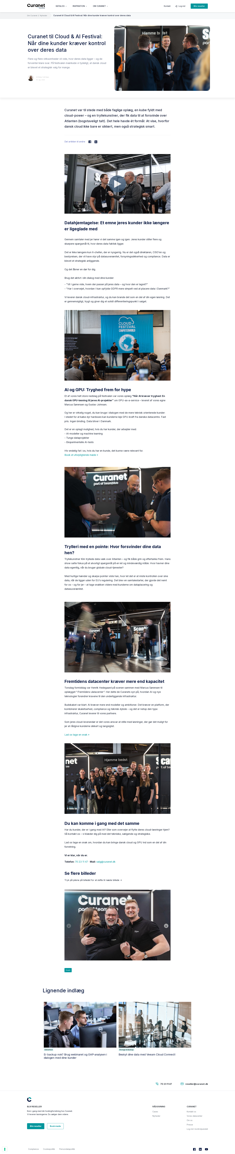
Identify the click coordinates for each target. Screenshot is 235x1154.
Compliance (33, 1149)
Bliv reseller (199, 6)
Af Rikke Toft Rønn (42, 77)
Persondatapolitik (67, 1149)
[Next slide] (166, 926)
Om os (189, 1120)
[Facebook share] (90, 141)
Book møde (55, 1126)
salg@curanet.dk (105, 861)
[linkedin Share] (96, 141)
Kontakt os (191, 1111)
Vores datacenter (194, 1116)
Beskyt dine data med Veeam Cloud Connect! (147, 1054)
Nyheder (43, 15)
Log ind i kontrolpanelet (197, 1129)
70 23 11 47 (81, 861)
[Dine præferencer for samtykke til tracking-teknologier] (4, 1149)
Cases (155, 1111)
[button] (61, 6)
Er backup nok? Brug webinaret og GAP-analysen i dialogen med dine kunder (75, 1056)
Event (68, 970)
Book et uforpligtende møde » (81, 454)
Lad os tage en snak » (76, 734)
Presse (190, 1124)
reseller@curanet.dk (196, 1083)
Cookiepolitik (49, 1149)
